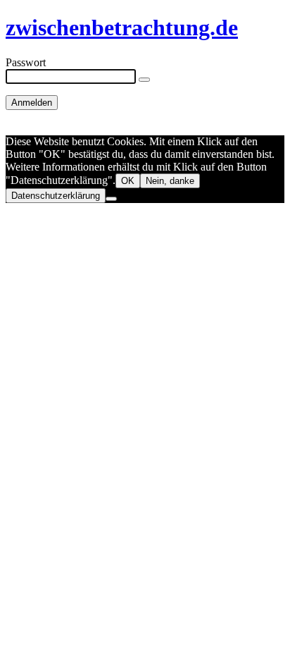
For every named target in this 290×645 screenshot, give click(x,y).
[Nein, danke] (111, 199)
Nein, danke (170, 181)
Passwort (26, 62)
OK (127, 181)
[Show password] (144, 80)
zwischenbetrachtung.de (122, 27)
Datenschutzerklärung (55, 195)
